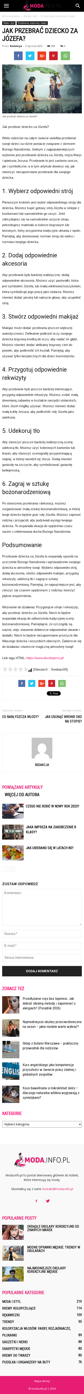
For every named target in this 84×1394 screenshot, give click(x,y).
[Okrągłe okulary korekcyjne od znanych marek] (13, 1232)
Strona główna (11, 16)
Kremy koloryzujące (19, 1308)
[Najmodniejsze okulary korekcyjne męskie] (13, 1274)
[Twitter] (48, 1201)
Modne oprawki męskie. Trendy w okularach (53, 1249)
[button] (78, 6)
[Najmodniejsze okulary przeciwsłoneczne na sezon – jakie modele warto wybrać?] (10, 1028)
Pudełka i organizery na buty (26, 1362)
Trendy (8, 1322)
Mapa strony (42, 1381)
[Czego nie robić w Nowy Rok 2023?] (13, 811)
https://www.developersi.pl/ (45, 658)
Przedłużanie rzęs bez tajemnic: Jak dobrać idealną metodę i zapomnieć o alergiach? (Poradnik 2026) (49, 1003)
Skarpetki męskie (16, 1349)
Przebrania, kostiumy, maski (32, 23)
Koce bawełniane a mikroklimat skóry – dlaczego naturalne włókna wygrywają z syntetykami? (51, 1093)
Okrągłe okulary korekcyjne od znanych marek (53, 1228)
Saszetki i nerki (15, 1342)
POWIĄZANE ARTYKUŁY (22, 787)
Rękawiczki (11, 1315)
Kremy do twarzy (16, 1355)
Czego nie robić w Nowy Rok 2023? (52, 806)
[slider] (15, 669)
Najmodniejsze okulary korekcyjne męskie (46, 1270)
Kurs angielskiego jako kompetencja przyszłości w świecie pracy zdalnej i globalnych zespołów (49, 1070)
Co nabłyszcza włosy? (20, 717)
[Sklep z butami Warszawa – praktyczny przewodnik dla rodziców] (10, 1049)
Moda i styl (8, 23)
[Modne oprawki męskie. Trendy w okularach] (13, 1253)
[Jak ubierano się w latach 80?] (13, 852)
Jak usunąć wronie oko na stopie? (63, 719)
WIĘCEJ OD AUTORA (22, 794)
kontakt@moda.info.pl (57, 1189)
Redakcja (16, 46)
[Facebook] (36, 1201)
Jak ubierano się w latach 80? (49, 848)
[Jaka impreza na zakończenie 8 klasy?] (13, 832)
